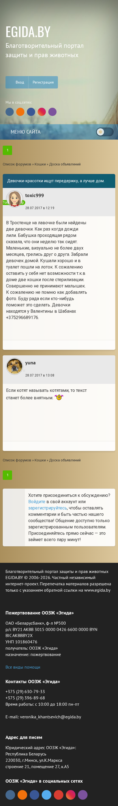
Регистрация (43, 82)
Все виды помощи (22, 667)
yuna (30, 362)
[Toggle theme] (105, 132)
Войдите (36, 501)
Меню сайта (25, 132)
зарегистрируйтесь (47, 508)
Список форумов (17, 164)
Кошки (40, 164)
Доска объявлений (65, 164)
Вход (19, 82)
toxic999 (34, 195)
